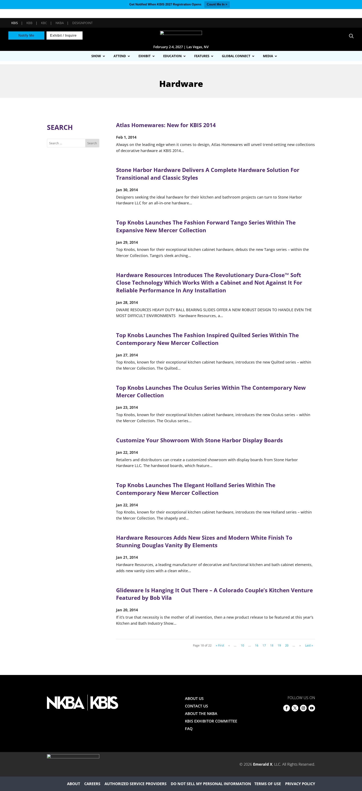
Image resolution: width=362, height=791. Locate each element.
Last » (309, 645)
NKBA (60, 23)
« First (220, 645)
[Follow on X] (295, 708)
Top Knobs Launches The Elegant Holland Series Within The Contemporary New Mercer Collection (195, 488)
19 (279, 645)
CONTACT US (196, 705)
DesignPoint (82, 23)
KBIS (14, 23)
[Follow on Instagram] (303, 708)
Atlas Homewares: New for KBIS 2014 (166, 125)
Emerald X (262, 764)
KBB (29, 23)
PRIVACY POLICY (300, 783)
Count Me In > (217, 4)
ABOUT (73, 783)
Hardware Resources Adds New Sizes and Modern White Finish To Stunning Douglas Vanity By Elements (204, 541)
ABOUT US (194, 698)
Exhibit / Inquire (63, 35)
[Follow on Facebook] (286, 708)
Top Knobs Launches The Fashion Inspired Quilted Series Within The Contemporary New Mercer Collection (207, 338)
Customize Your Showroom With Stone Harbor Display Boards (199, 440)
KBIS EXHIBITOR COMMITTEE (211, 721)
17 (264, 645)
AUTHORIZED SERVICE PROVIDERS (136, 783)
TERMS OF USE (267, 783)
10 (242, 645)
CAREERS (92, 783)
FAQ (189, 728)
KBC (44, 23)
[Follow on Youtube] (311, 708)
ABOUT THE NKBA (201, 713)
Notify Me (26, 35)
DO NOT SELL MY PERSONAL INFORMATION (211, 783)
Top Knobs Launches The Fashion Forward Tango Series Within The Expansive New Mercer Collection (206, 226)
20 (286, 645)
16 (256, 645)
